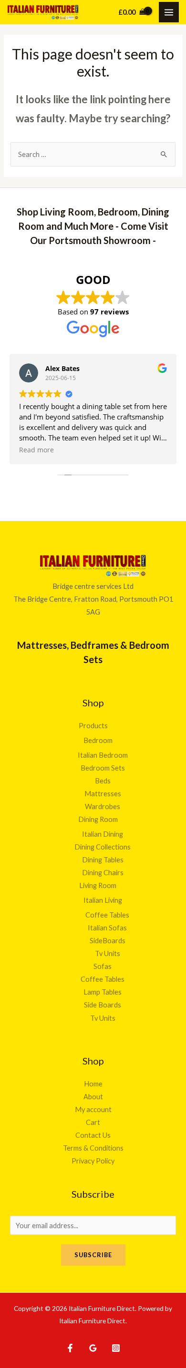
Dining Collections (102, 847)
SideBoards (107, 941)
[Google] (93, 1348)
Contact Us (93, 1135)
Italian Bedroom (103, 755)
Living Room (97, 885)
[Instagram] (116, 1348)
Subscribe (93, 1255)
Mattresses (102, 794)
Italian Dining (102, 834)
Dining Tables (103, 860)
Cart (93, 1122)
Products (93, 726)
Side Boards (102, 1005)
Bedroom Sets (103, 768)
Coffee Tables (107, 915)
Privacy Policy (93, 1161)
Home (93, 1084)
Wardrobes (102, 806)
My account (93, 1109)
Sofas (102, 966)
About (93, 1097)
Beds (103, 781)
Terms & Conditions (93, 1148)
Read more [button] (36, 450)
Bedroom (98, 740)
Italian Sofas (107, 928)
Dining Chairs (103, 873)
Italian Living (102, 900)
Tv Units (107, 953)
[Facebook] (70, 1348)
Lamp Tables (102, 992)
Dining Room (98, 819)
